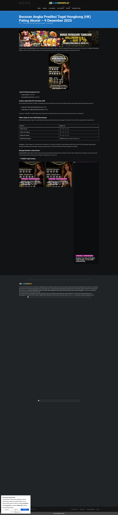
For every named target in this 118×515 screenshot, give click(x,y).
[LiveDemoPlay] (59, 3)
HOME (38, 8)
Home (20, 23)
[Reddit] (29, 3)
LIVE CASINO (52, 8)
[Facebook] (20, 3)
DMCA (98, 509)
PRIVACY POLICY (74, 509)
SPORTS (68, 8)
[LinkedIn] (26, 3)
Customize (7, 509)
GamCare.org (72, 295)
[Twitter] (23, 3)
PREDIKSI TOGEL (76, 8)
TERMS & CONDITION (91, 509)
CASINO (45, 8)
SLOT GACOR (60, 8)
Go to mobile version (59, 513)
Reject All (16, 509)
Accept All (25, 509)
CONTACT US (82, 509)
